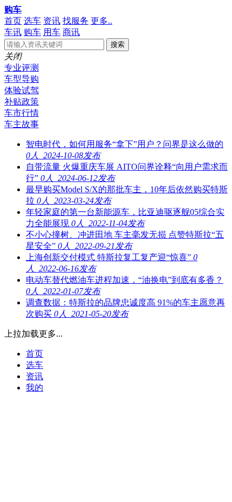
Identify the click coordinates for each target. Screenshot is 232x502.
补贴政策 (21, 101)
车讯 (13, 32)
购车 (13, 9)
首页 (13, 20)
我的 (34, 387)
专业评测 (21, 67)
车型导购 (21, 78)
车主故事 (21, 124)
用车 (51, 32)
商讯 (71, 32)
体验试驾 (21, 90)
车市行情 (21, 112)
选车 (32, 20)
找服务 (75, 20)
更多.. (101, 20)
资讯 (51, 20)
